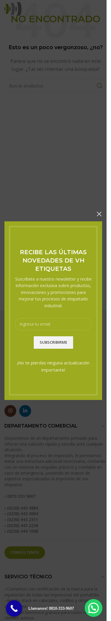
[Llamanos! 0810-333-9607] (14, 608)
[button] (93, 608)
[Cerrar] (99, 214)
